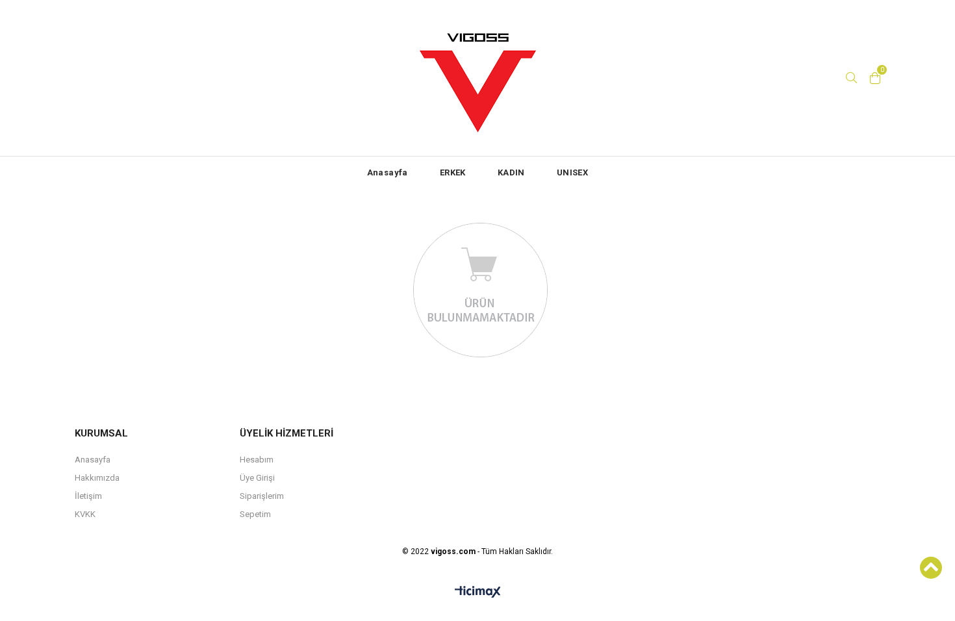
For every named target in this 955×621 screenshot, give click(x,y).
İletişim (88, 496)
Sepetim (255, 514)
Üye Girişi (257, 478)
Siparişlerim (262, 496)
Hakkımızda (97, 478)
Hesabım (257, 459)
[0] (875, 78)
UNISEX (572, 172)
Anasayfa (387, 172)
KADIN (511, 172)
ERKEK (453, 172)
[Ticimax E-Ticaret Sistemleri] (478, 592)
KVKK (85, 514)
